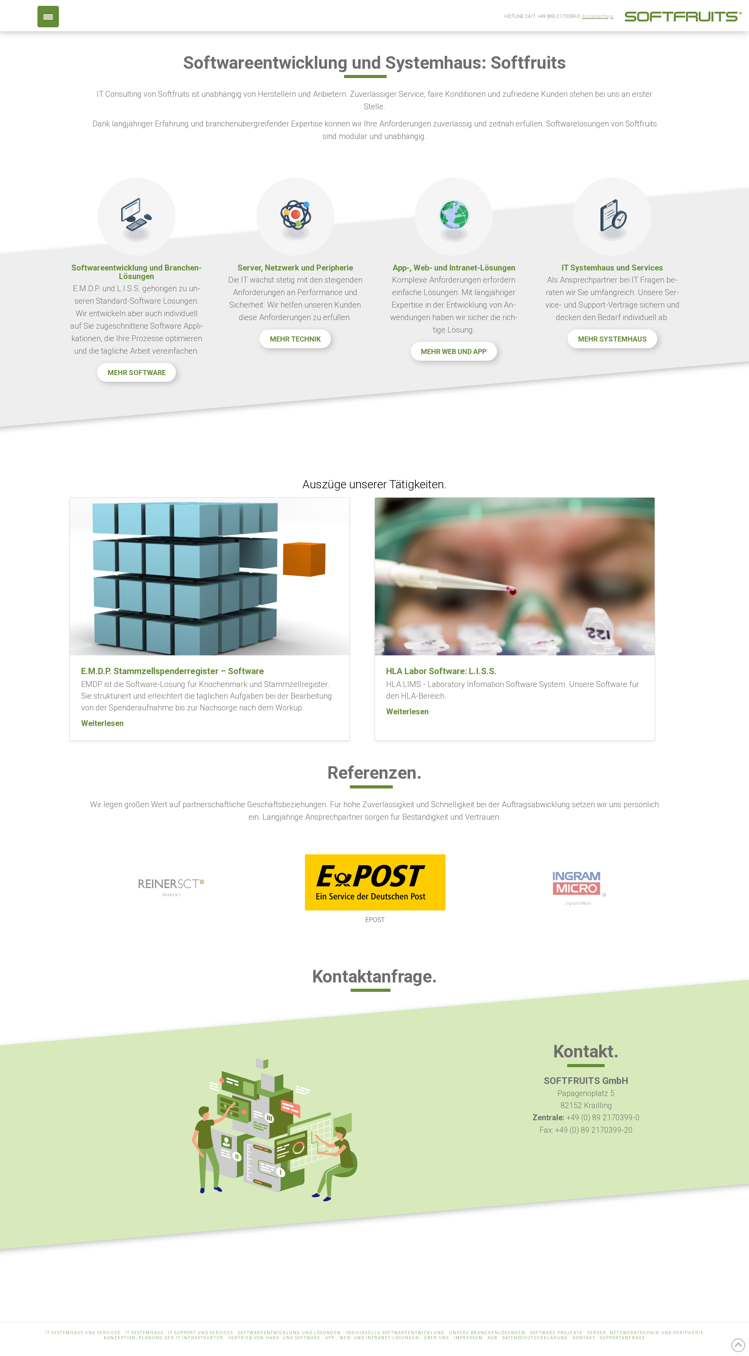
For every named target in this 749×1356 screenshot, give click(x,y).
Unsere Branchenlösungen (487, 1333)
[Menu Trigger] (48, 16)
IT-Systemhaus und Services (83, 1333)
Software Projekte (556, 1333)
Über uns (436, 1338)
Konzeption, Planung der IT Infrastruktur (164, 1338)
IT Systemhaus (144, 1333)
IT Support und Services (200, 1333)
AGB (492, 1338)
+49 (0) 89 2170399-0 (603, 1117)
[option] (171, 888)
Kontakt (584, 1338)
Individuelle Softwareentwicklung (395, 1333)
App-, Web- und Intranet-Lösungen (372, 1338)
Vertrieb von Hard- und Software (274, 1338)
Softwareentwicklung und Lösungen (289, 1333)
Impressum (468, 1338)
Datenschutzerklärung (535, 1338)
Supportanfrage (622, 1338)
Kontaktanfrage (597, 16)
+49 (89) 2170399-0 (559, 16)
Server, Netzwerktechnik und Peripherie (645, 1333)
